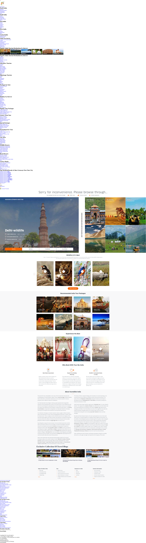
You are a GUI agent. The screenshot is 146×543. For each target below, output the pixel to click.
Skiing (1, 65)
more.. (39, 476)
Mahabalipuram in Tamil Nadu (89, 400)
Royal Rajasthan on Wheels (5, 119)
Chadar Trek (2, 130)
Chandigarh (2, 42)
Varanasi (39, 440)
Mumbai (77, 471)
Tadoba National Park (4, 151)
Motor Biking (2, 66)
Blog (1, 496)
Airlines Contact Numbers (99, 475)
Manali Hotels (2, 141)
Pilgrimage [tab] (47, 249)
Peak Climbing (2, 67)
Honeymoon (2, 61)
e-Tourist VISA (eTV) (61, 471)
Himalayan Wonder (3, 127)
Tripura (1, 25)
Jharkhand (2, 26)
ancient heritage (61, 397)
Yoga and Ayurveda (3, 59)
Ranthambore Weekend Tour (17, 236)
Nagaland (1, 24)
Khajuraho (78, 473)
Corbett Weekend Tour (16, 234)
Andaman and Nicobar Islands (5, 39)
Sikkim (1, 22)
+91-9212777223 (4, 188)
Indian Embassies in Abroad (63, 475)
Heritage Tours (2, 104)
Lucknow (77, 475)
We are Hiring (2, 520)
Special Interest (2, 107)
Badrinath (60, 439)
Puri (54, 440)
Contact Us (2, 495)
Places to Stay (2, 136)
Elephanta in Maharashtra (86, 398)
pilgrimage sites (54, 420)
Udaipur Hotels (3, 140)
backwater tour (97, 404)
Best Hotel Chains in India (5, 486)
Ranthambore (77, 423)
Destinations (2, 6)
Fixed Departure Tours (4, 483)
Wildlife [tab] (13, 249)
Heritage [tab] (30, 249)
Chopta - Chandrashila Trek (5, 131)
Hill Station (2, 57)
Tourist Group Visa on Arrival (63, 473)
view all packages (73, 288)
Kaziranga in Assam (80, 424)
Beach (1, 101)
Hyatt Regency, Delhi (4, 164)
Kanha (86, 423)
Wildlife (1, 56)
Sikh (1, 77)
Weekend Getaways (3, 168)
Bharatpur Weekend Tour (16, 239)
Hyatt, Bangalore (3, 163)
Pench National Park (3, 150)
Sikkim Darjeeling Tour (4, 112)
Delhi (77, 470)
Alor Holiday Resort (3, 158)
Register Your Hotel (3, 497)
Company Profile (3, 493)
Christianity (2, 78)
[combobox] (72, 200)
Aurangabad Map (42, 473)
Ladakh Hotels (2, 142)
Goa (1, 30)
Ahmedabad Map (42, 471)
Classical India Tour (3, 110)
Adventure (2, 99)
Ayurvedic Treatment (94, 411)
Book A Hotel (2, 507)
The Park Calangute (3, 155)
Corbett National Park (4, 148)
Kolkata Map (41, 475)
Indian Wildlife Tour (3, 124)
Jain (0, 80)
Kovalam (96, 407)
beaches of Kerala (88, 405)
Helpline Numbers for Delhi (99, 476)
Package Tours (2, 482)
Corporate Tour (3, 488)
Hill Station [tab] (64, 249)
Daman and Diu (3, 44)
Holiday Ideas (2, 46)
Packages (1, 83)
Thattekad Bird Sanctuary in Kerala (81, 430)
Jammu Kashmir (3, 41)
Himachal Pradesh (3, 10)
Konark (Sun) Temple (58, 442)
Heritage (1, 60)
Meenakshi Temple (41, 442)
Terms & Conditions (3, 517)
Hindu (1, 76)
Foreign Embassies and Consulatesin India (64, 477)
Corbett (81, 423)
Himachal (1, 90)
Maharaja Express (3, 118)
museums (55, 426)
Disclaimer (2, 518)
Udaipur (60, 427)
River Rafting (2, 69)
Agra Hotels (2, 138)
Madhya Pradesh (3, 36)
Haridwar (64, 439)
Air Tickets (2, 492)
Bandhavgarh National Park (5, 147)
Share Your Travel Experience (5, 521)
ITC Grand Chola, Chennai (5, 166)
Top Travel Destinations (4, 487)
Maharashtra (2, 32)
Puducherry (2, 45)
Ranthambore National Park (5, 146)
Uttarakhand (2, 11)
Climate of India (97, 473)
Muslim (1, 81)
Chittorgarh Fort (58, 430)
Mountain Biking (3, 68)
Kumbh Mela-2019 (3, 498)
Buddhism (2, 79)
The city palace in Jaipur (52, 427)
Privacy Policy (2, 519)
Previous (34, 274)
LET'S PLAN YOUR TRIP (5, 480)
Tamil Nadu (2, 18)
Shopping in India (97, 471)
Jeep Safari (2, 72)
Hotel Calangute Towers (4, 157)
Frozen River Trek (3, 113)
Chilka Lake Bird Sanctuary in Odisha (98, 429)
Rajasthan (2, 9)
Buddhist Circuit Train (4, 120)
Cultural (1, 106)
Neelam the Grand (3, 156)
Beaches (1, 58)
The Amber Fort (49, 432)
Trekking (1, 64)
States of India (2, 485)
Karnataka (2, 17)
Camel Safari (2, 71)
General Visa (60, 470)
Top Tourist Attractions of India (5, 484)
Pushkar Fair (59, 433)
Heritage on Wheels (3, 117)
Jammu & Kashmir (3, 86)
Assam (1, 23)
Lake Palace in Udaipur (52, 429)
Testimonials (2, 494)
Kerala (1, 16)
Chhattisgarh (2, 37)
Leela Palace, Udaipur (4, 165)
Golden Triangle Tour (4, 109)
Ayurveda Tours (3, 105)
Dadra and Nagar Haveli (4, 43)
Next (111, 274)
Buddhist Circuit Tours (4, 126)
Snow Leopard (2, 132)
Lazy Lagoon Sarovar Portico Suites (6, 159)
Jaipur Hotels (2, 139)
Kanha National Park (4, 149)
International (3, 182)
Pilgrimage (2, 102)
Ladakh (1, 40)
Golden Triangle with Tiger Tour (6, 111)
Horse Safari (2, 70)
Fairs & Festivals (97, 470)
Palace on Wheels (3, 116)
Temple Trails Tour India (4, 125)
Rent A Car (2, 491)
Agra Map (41, 470)
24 (8, 188)
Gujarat (1, 31)
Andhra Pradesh (3, 19)
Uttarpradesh (2, 12)
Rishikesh (68, 439)
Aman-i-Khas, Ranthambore (5, 162)
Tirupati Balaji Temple (49, 442)
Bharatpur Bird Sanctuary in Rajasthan (83, 429)
